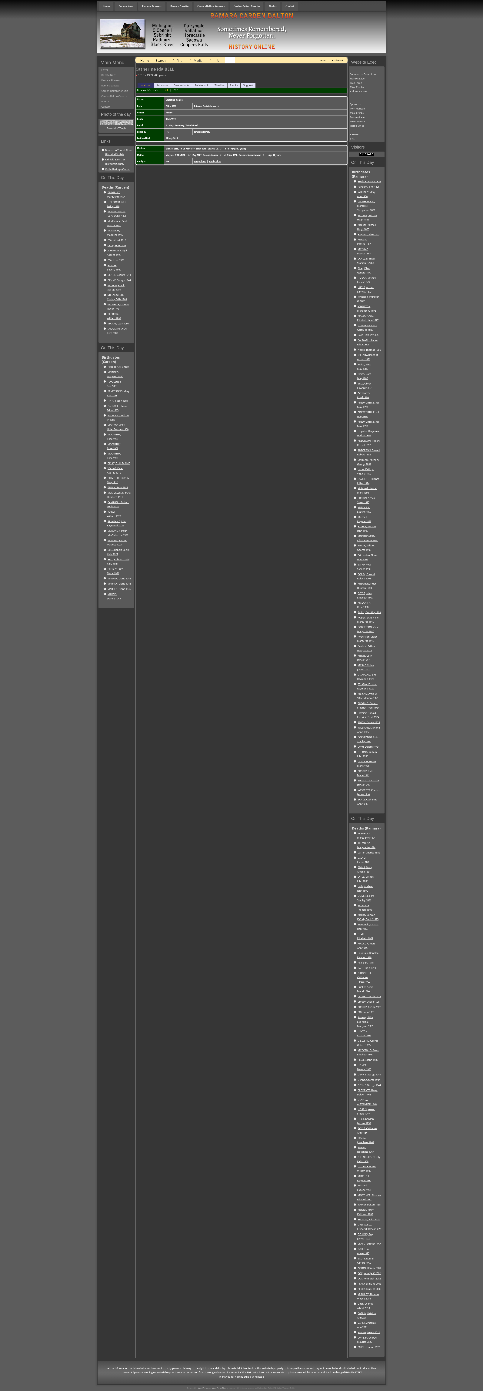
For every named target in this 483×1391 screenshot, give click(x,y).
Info (216, 61)
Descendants (181, 85)
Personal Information (148, 90)
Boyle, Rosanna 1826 (369, 181)
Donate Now (125, 6)
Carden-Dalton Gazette (247, 6)
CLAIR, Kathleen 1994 (369, 1243)
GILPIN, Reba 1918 (118, 487)
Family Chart (215, 161)
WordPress (203, 1388)
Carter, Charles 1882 (369, 852)
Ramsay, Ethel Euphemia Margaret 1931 (365, 1022)
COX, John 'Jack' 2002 (369, 1273)
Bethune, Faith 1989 (369, 1219)
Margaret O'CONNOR (175, 155)
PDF (176, 90)
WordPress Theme (220, 1388)
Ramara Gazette (179, 6)
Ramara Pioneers (152, 6)
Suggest (248, 85)
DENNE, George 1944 (119, 275)
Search (161, 61)
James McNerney (202, 131)
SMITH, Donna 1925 (369, 722)
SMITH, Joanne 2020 (369, 1347)
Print (323, 60)
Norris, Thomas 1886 (369, 349)
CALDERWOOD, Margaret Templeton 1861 (366, 206)
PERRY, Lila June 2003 (369, 1283)
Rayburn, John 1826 (368, 186)
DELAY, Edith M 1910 (119, 463)
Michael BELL (172, 148)
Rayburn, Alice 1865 (368, 234)
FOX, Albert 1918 (117, 240)
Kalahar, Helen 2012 (369, 1332)
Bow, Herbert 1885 (368, 335)
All (166, 90)
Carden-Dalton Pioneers (211, 6)
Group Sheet (200, 161)
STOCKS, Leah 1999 (118, 323)
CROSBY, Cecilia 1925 (369, 996)
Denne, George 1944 (369, 1079)
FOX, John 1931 (116, 260)
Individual (145, 85)
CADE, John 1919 (117, 245)
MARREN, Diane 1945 (119, 578)
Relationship (202, 85)
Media (198, 61)
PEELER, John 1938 (368, 1059)
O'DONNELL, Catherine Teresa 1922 (364, 977)
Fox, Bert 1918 (366, 962)
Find (179, 61)
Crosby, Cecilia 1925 (369, 1001)
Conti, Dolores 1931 (368, 746)
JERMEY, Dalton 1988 (369, 1204)
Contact (289, 6)
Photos (272, 6)
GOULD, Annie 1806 (118, 367)
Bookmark (337, 60)
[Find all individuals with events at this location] (218, 106)
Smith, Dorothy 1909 (369, 612)
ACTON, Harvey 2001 (369, 1268)
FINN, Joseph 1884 (118, 400)
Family (234, 85)
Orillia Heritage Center (117, 169)
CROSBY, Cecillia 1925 (369, 1007)
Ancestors (162, 85)
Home (106, 6)
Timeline (220, 85)
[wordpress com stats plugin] (366, 155)
